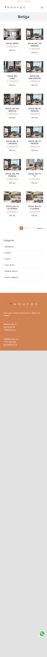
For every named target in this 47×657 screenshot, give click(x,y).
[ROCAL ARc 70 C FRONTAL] (12, 128)
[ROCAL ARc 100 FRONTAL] (34, 30)
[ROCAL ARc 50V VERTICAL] (12, 95)
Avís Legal (8, 313)
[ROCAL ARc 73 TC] (34, 160)
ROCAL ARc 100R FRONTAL (34, 77)
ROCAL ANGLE (12, 43)
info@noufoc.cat (11, 339)
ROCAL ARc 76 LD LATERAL (12, 207)
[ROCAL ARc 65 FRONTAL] (34, 95)
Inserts (8, 259)
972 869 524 (10, 342)
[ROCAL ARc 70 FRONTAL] (34, 128)
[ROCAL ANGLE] (12, 30)
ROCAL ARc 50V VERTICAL (12, 109)
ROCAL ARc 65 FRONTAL (34, 109)
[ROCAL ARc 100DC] (12, 63)
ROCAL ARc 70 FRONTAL (34, 142)
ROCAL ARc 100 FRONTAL (34, 44)
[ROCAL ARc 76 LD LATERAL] (12, 193)
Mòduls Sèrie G (11, 271)
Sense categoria (11, 277)
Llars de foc (10, 265)
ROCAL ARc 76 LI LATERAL (34, 207)
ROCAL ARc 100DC (12, 77)
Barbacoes (9, 246)
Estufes (8, 252)
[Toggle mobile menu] (42, 7)
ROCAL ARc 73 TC (34, 175)
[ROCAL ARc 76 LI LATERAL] (34, 193)
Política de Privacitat (21, 313)
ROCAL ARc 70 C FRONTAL (12, 142)
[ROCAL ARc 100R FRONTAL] (34, 63)
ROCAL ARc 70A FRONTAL (12, 175)
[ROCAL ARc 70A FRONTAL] (12, 160)
